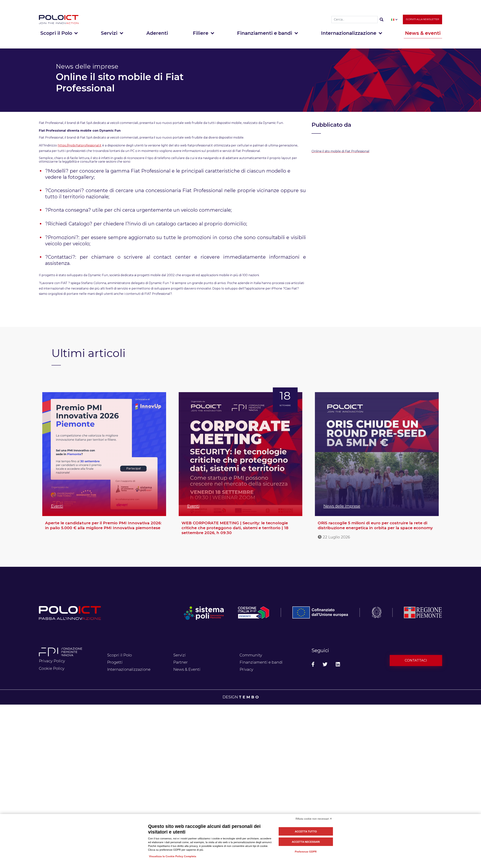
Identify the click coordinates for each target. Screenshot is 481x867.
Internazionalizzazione (348, 33)
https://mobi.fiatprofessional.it (79, 145)
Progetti (115, 662)
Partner (180, 662)
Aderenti (157, 33)
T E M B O (249, 697)
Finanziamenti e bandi (264, 33)
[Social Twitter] (325, 664)
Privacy (246, 669)
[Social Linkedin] (338, 664)
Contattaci (416, 660)
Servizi (109, 33)
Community (251, 655)
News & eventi (423, 33)
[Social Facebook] (313, 664)
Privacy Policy (52, 661)
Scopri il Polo (56, 33)
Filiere (200, 33)
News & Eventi (186, 669)
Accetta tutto (306, 831)
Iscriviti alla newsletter (422, 19)
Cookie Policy (51, 668)
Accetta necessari (306, 841)
